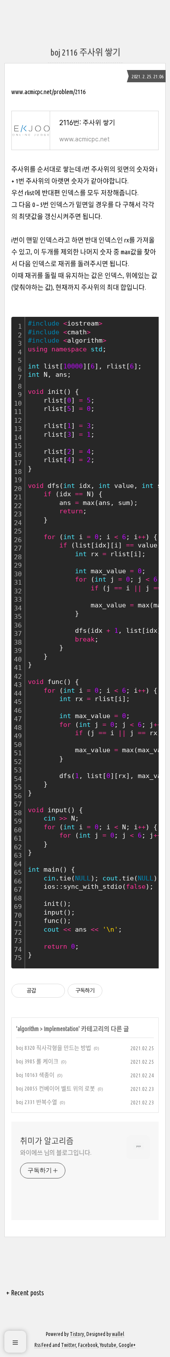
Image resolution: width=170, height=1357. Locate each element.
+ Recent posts (25, 1293)
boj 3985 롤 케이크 (37, 1061)
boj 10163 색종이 (35, 1075)
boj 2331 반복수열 (36, 1102)
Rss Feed (42, 1345)
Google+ (127, 1345)
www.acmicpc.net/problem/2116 (48, 91)
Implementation (61, 1028)
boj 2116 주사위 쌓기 (85, 52)
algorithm (28, 1028)
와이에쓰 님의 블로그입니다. (56, 1152)
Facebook (88, 1345)
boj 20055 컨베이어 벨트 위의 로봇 (55, 1088)
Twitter (68, 1345)
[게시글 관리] (55, 990)
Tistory (77, 1334)
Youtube (108, 1345)
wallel (118, 1334)
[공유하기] (44, 990)
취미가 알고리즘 (47, 1140)
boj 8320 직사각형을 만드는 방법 (53, 1048)
